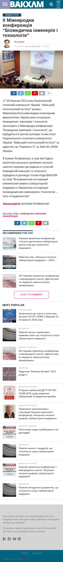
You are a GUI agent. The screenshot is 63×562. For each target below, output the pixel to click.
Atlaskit (25, 559)
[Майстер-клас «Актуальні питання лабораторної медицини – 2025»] (9, 262)
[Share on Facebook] (14, 92)
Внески (24, 553)
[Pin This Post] (35, 92)
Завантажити (11, 203)
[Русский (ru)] (58, 7)
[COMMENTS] (49, 92)
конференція (10, 216)
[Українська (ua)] (58, 1)
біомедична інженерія (33, 214)
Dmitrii (21, 41)
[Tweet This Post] (20, 92)
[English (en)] (58, 4)
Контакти (37, 553)
